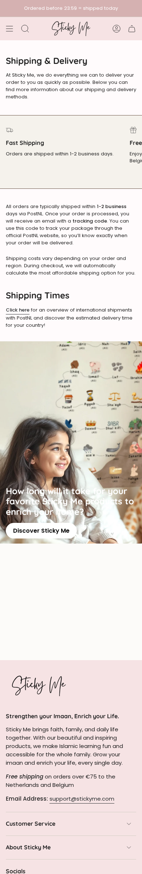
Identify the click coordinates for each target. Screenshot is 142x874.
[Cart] (131, 28)
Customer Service (30, 823)
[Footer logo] (38, 685)
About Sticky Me (28, 847)
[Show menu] (9, 28)
